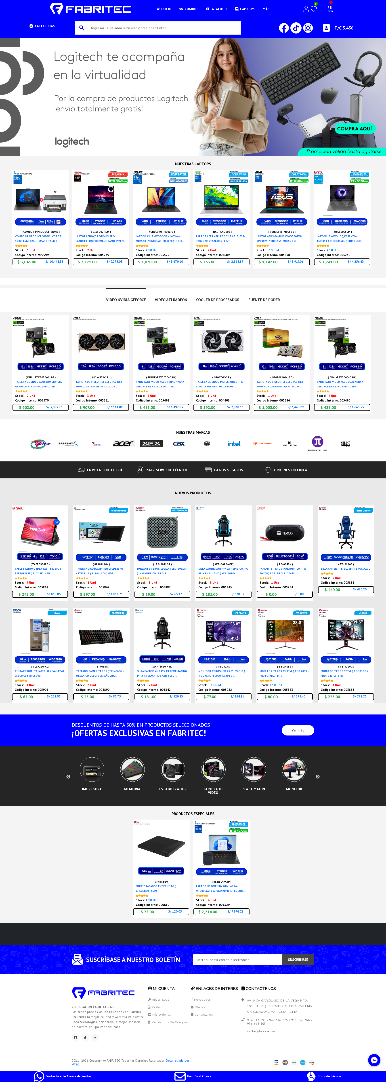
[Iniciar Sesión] (306, 9)
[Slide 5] (209, 149)
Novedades (201, 999)
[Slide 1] (177, 149)
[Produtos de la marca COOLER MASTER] (207, 443)
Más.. (267, 9)
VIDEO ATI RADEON (171, 299)
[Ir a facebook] (284, 28)
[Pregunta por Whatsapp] (64, 222)
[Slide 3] (193, 149)
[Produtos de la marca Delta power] (40, 443)
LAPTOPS (247, 9)
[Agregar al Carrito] (64, 212)
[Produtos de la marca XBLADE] (290, 443)
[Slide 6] (217, 149)
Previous (68, 777)
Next (317, 777)
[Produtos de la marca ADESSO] (345, 443)
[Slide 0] (169, 149)
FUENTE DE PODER (264, 299)
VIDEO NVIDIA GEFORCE (126, 299)
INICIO (166, 9)
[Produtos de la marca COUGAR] (262, 443)
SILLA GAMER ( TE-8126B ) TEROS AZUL (345, 568)
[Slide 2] (185, 149)
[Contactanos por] (374, 1060)
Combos (191, 9)
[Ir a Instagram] (308, 28)
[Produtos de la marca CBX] (179, 443)
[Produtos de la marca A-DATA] (96, 443)
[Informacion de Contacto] (326, 30)
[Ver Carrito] (330, 9)
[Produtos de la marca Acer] (124, 443)
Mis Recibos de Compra (169, 1022)
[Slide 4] (201, 149)
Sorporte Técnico (329, 1076)
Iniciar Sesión (161, 999)
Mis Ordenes (161, 1014)
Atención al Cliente (199, 1076)
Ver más (298, 730)
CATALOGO (218, 9)
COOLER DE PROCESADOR (217, 299)
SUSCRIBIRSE (298, 959)
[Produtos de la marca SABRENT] (68, 443)
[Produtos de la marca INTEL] (234, 443)
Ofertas (199, 1007)
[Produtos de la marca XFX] (151, 443)
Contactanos (203, 1014)
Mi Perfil (157, 1007)
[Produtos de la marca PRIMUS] (317, 443)
